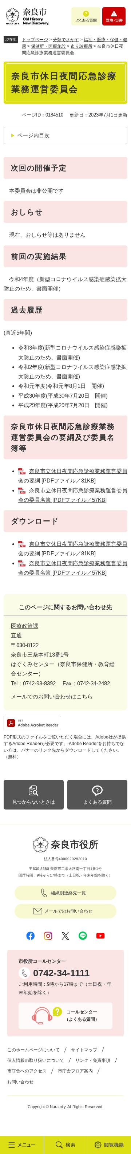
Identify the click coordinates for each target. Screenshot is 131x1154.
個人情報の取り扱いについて (35, 1060)
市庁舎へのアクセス (27, 1071)
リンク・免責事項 (92, 1060)
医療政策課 (24, 626)
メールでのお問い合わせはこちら (52, 696)
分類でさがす (66, 39)
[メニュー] (22, 1145)
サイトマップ (84, 1049)
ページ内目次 (33, 135)
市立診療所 (81, 46)
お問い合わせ (20, 1081)
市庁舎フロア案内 (75, 1071)
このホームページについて (33, 1049)
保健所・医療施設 (48, 46)
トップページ (35, 39)
